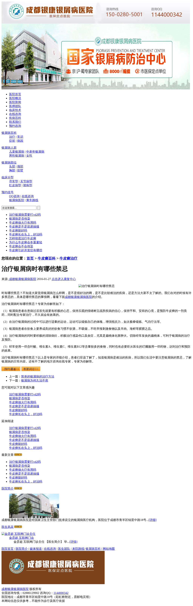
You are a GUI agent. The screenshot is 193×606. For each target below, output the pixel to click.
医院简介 (8, 488)
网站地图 (109, 548)
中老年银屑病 (35, 151)
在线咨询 (15, 114)
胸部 (12, 170)
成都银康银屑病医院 (22, 279)
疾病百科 (15, 118)
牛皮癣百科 (47, 258)
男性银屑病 (16, 155)
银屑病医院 (16, 200)
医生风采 (8, 526)
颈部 (20, 166)
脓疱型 (27, 185)
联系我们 (15, 121)
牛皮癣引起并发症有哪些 (25, 250)
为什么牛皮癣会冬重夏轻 (25, 242)
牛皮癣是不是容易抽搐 (24, 226)
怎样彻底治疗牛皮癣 (22, 238)
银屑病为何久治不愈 (34, 380)
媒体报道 (36, 548)
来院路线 (78, 548)
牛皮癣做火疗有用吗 (22, 222)
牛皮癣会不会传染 (21, 246)
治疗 (12, 136)
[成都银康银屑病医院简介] (18, 488)
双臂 (20, 170)
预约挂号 (8, 192)
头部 (12, 166)
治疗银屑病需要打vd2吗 (25, 214)
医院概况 (15, 98)
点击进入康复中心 (64, 279)
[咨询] (96, 286)
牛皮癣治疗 (68, 258)
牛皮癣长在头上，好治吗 (25, 234)
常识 (20, 136)
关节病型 (26, 181)
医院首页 (15, 94)
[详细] (152, 519)
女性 (29, 155)
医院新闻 (15, 102)
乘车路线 (32, 200)
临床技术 (15, 110)
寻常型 (13, 181)
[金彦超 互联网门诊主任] (18, 533)
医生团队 (64, 548)
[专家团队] (18, 526)
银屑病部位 (9, 162)
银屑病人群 (9, 147)
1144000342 (61, 593)
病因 (20, 140)
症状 (12, 140)
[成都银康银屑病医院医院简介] (53, 583)
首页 (30, 258)
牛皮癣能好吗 (18, 230)
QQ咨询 (14, 196)
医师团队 (15, 106)
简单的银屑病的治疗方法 (37, 376)
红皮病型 (15, 185)
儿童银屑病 (16, 151)
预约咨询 (15, 125)
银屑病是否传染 (19, 218)
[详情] (73, 541)
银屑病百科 (9, 132)
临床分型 (8, 177)
